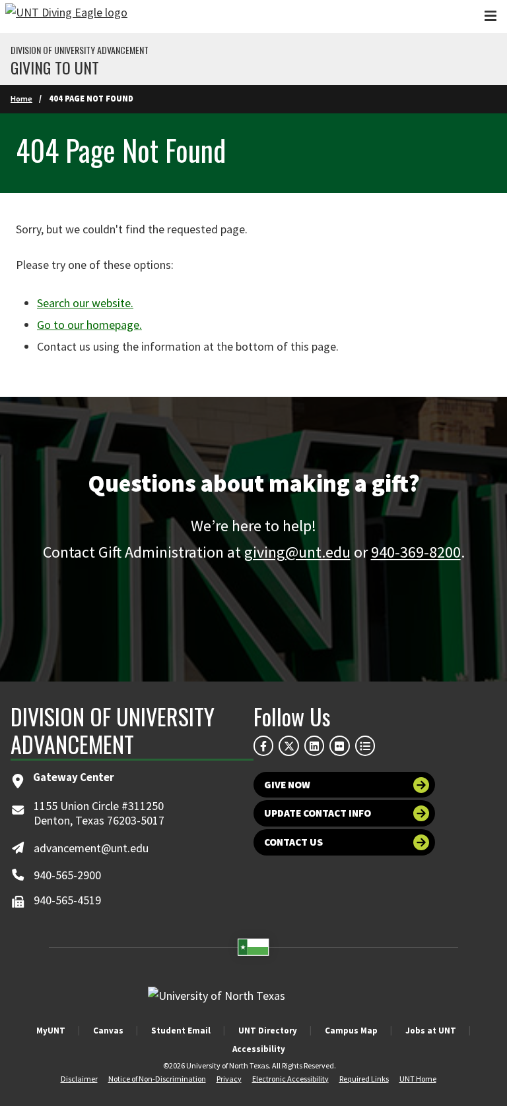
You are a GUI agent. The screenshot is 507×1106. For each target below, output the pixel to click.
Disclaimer (79, 1079)
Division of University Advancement (80, 50)
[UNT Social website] (365, 745)
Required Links (364, 1079)
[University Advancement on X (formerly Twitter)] (288, 745)
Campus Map (351, 1030)
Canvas (108, 1030)
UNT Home (417, 1079)
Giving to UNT (55, 67)
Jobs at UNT (430, 1030)
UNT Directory (267, 1030)
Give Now (287, 784)
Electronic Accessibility (290, 1079)
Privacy (229, 1079)
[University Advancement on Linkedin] (314, 745)
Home (21, 98)
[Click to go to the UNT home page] (66, 16)
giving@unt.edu (297, 552)
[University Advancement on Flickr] (339, 745)
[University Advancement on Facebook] (263, 745)
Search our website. (85, 302)
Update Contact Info (317, 813)
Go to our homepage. (89, 324)
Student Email (181, 1030)
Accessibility (258, 1049)
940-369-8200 (416, 552)
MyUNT (50, 1030)
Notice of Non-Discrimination (157, 1079)
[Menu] (490, 16)
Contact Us (293, 842)
